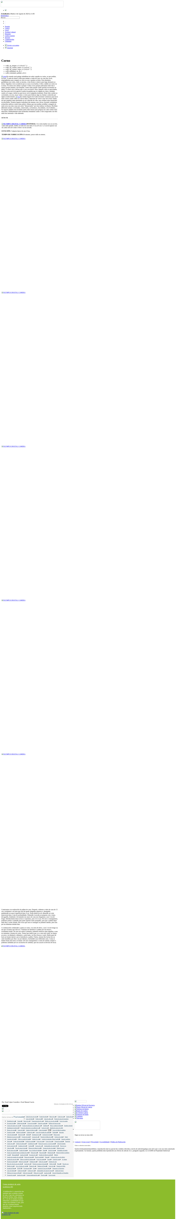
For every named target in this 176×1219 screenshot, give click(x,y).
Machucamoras (51, 1152)
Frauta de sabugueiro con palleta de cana (32, 1125)
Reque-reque (57, 1134)
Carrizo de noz (69, 1116)
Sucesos (7, 37)
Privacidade (95, 1142)
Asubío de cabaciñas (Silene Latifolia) (51, 1139)
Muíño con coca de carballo (51, 1121)
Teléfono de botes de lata (54, 1123)
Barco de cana (53, 1116)
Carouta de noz (35, 1137)
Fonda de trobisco (43, 1116)
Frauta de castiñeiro (42, 1123)
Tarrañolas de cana (11, 1121)
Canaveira (19, 1121)
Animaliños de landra (62, 1150)
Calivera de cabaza (58, 1137)
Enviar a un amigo (13, 45)
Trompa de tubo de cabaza (49, 1148)
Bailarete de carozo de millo (13, 1137)
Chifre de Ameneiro (27, 1173)
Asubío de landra (23, 1150)
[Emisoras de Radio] (81, 1114)
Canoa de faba (21, 1130)
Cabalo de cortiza (36, 1139)
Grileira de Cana (31, 1170)
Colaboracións (9, 39)
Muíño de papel (60, 1148)
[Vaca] (18, 97)
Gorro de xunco (40, 1141)
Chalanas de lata (33, 1161)
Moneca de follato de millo (35, 1148)
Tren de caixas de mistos (21, 1148)
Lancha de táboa (24, 1155)
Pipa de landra (42, 1152)
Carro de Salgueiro (11, 1170)
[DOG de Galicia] (83, 1107)
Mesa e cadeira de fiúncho (56, 1125)
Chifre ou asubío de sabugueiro (27, 1159)
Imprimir (10, 48)
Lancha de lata (47, 1173)
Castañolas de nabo (32, 1143)
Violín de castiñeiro (20, 1132)
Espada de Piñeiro (11, 1168)
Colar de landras (43, 1130)
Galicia (7, 28)
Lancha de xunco (21, 1175)
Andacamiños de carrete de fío (51, 1146)
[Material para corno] (14, 124)
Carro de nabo (51, 1175)
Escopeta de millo (11, 1123)
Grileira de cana (30, 1132)
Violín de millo (39, 1119)
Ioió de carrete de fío (12, 1146)
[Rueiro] (81, 1111)
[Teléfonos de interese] (82, 1109)
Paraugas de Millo (61, 1166)
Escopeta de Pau (27, 1168)
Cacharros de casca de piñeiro (58, 1157)
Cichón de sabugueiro (21, 1143)
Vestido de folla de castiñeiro (46, 1155)
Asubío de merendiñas (18, 1141)
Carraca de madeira (59, 1141)
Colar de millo (10, 1148)
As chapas (64, 1159)
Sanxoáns (61, 1132)
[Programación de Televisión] (79, 1118)
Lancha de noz (27, 1164)
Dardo (66, 1137)
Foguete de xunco (11, 1175)
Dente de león (21, 1134)
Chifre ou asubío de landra (24, 1139)
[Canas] (4, 76)
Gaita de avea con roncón (32, 1116)
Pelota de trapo (34, 1152)
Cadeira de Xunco (59, 1170)
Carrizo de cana (10, 1143)
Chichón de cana (53, 1161)
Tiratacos (47, 1157)
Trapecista (67, 1141)
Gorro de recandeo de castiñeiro (43, 1132)
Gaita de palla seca (48, 1119)
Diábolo (56, 1155)
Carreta (8, 1155)
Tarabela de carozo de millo (56, 1128)
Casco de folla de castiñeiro (59, 1130)
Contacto (77, 1142)
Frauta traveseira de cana (37, 1121)
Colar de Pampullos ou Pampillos (60, 1173)
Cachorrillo (31, 1146)
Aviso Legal (86, 1142)
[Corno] (29, 946)
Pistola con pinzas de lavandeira (40, 1164)
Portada (7, 26)
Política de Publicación (118, 1142)
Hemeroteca (5, 15)
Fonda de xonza (11, 1132)
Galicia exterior (10, 36)
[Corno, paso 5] (30, 754)
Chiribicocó (46, 1125)
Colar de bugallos (61, 1143)
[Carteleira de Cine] (78, 1116)
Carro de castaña (64, 1121)
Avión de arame (52, 1150)
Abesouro (9, 1141)
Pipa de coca (66, 1164)
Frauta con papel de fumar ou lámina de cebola (18, 1152)
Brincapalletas (15, 1155)
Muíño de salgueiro (23, 1161)
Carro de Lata (52, 1166)
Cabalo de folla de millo (31, 1130)
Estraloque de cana (36, 1134)
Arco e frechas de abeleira (35, 1150)
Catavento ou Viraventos (58, 1168)
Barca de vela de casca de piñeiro (15, 1164)
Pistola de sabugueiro (12, 1161)
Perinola (59, 1164)
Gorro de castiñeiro (41, 1159)
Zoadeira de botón (22, 1146)
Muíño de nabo (10, 1166)
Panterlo (45, 1150)
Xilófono (28, 1134)
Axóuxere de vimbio (47, 1134)
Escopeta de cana (33, 1155)
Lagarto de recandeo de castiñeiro (15, 1157)
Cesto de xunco (49, 1141)
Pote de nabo (44, 1175)
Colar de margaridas (12, 1134)
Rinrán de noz (32, 1166)
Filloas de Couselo (38, 1173)
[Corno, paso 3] (30, 446)
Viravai (34, 1168)
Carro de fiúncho (30, 1119)
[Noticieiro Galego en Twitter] (75, 1138)
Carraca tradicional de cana (33, 1175)
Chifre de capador (43, 1161)
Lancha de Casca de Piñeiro (44, 1168)
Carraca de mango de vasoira (14, 1125)
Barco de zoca (27, 1121)
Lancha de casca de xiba (13, 1159)
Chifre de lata (52, 1164)
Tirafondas (55, 1132)
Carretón (49, 1159)
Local (7, 30)
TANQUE (19, 1168)
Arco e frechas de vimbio (22, 1166)
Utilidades (8, 41)
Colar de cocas (61, 1116)
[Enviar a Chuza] (5, 1111)
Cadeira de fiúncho (21, 1123)
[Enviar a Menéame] (3, 1109)
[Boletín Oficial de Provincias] (85, 1105)
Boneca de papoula (29, 1157)
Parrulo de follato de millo (47, 1137)
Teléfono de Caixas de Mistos (14, 1173)
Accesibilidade (104, 1142)
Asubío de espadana (30, 1141)
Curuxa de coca (39, 1146)
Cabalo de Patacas (22, 1170)
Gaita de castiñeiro (65, 1139)
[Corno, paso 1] (30, 138)
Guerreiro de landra (11, 1139)
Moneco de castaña (11, 1130)
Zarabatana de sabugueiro (13, 1128)
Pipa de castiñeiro (39, 1157)
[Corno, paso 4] (30, 600)
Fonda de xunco (56, 1159)
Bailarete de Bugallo (42, 1166)
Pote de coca (63, 1146)
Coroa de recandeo (31, 1123)
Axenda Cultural (10, 32)
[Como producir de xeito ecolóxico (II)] (13, 1214)
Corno (49, 1130)
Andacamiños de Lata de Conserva (45, 1170)
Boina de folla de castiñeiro (62, 1152)
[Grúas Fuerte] (32, 6)
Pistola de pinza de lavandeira (61, 1119)
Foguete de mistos (26, 1137)
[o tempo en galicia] (81, 1113)
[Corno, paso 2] (30, 292)
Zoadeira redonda (68, 1125)
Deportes (8, 34)
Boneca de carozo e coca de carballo (47, 1143)
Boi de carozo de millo (12, 1150)
